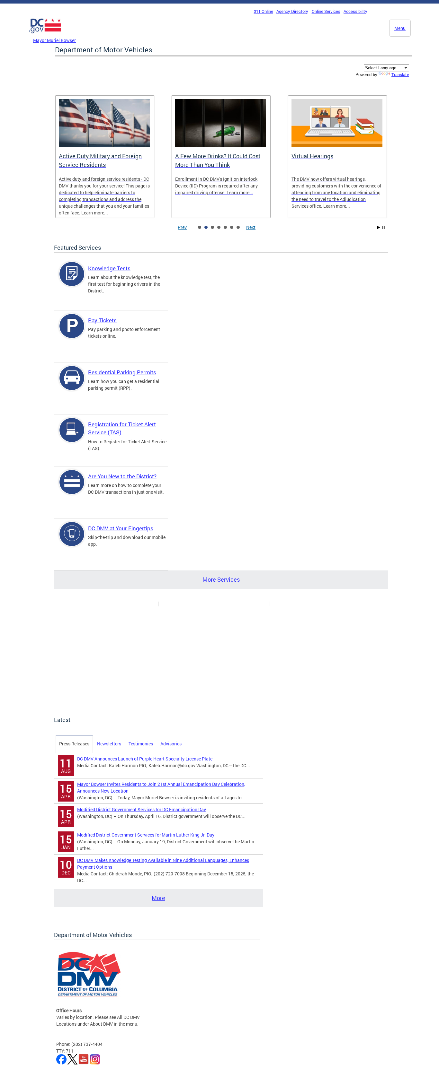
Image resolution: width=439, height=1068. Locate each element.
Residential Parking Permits (122, 372)
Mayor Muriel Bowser (54, 40)
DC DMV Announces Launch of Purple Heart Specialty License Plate (144, 759)
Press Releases (74, 744)
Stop (383, 227)
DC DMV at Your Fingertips (120, 528)
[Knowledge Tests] (72, 279)
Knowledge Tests (109, 268)
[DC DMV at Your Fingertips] (72, 539)
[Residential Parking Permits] (72, 383)
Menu (400, 28)
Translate (400, 74)
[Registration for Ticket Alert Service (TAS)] (72, 435)
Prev (182, 227)
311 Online (263, 11)
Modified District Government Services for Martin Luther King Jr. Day (145, 835)
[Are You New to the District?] (72, 487)
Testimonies (141, 744)
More (158, 898)
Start (378, 227)
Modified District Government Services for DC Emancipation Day (141, 809)
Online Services (326, 11)
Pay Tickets (102, 320)
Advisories (171, 744)
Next (250, 227)
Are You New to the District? (122, 476)
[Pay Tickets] (72, 331)
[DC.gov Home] (45, 35)
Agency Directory (292, 11)
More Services (221, 579)
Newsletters (109, 744)
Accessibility (355, 11)
